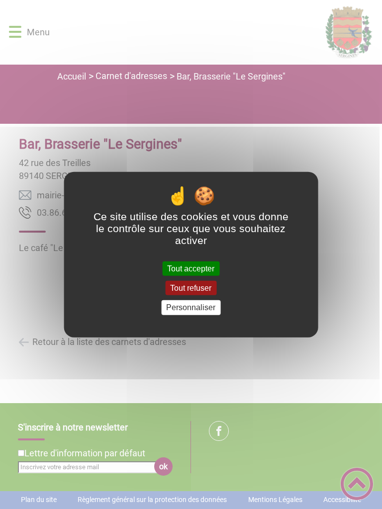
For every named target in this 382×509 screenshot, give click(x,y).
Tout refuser (190, 288)
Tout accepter (190, 268)
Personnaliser (190, 307)
